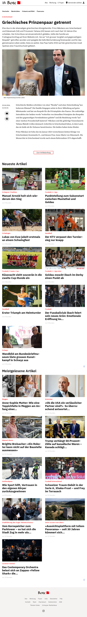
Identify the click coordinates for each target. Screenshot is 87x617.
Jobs (46, 599)
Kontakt (27, 602)
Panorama (40, 11)
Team (34, 602)
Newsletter (53, 599)
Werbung (52, 3)
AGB (60, 602)
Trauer (40, 599)
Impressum (42, 602)
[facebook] (10, 120)
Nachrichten (15, 11)
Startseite (5, 11)
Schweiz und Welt (28, 11)
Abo (46, 3)
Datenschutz (52, 602)
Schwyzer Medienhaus (49, 605)
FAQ (61, 599)
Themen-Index (35, 605)
